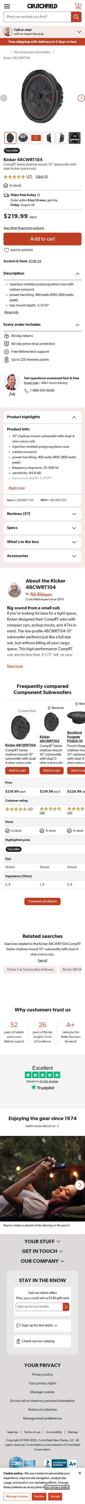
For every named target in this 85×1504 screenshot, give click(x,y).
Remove (58, 708)
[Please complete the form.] (66, 1307)
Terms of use (32, 1432)
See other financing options (23, 228)
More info (11, 312)
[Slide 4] (49, 138)
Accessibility (54, 1432)
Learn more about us (41, 1126)
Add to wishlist (21, 250)
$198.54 (35, 261)
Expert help (31, 383)
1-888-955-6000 (42, 390)
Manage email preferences (42, 1418)
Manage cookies (42, 1392)
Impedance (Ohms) (18, 876)
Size (8, 858)
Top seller (12, 150)
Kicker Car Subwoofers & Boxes (30, 969)
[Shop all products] (6, 6)
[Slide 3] (36, 138)
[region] (42, 1185)
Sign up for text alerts (38, 1325)
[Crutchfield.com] (43, 6)
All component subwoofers (32, 52)
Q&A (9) (42, 177)
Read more (17, 488)
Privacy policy (42, 1374)
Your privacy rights (42, 1383)
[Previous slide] (3, 98)
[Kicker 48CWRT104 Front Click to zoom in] (42, 98)
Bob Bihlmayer (40, 594)
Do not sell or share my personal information (42, 1401)
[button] (80, 1185)
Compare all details (42, 901)
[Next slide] (81, 98)
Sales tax (12, 1432)
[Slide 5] (62, 138)
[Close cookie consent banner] (80, 1473)
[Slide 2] (23, 138)
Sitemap (73, 1432)
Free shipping (42, 41)
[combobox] (42, 17)
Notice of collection (42, 1410)
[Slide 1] (10, 138)
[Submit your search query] (76, 17)
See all (42, 960)
